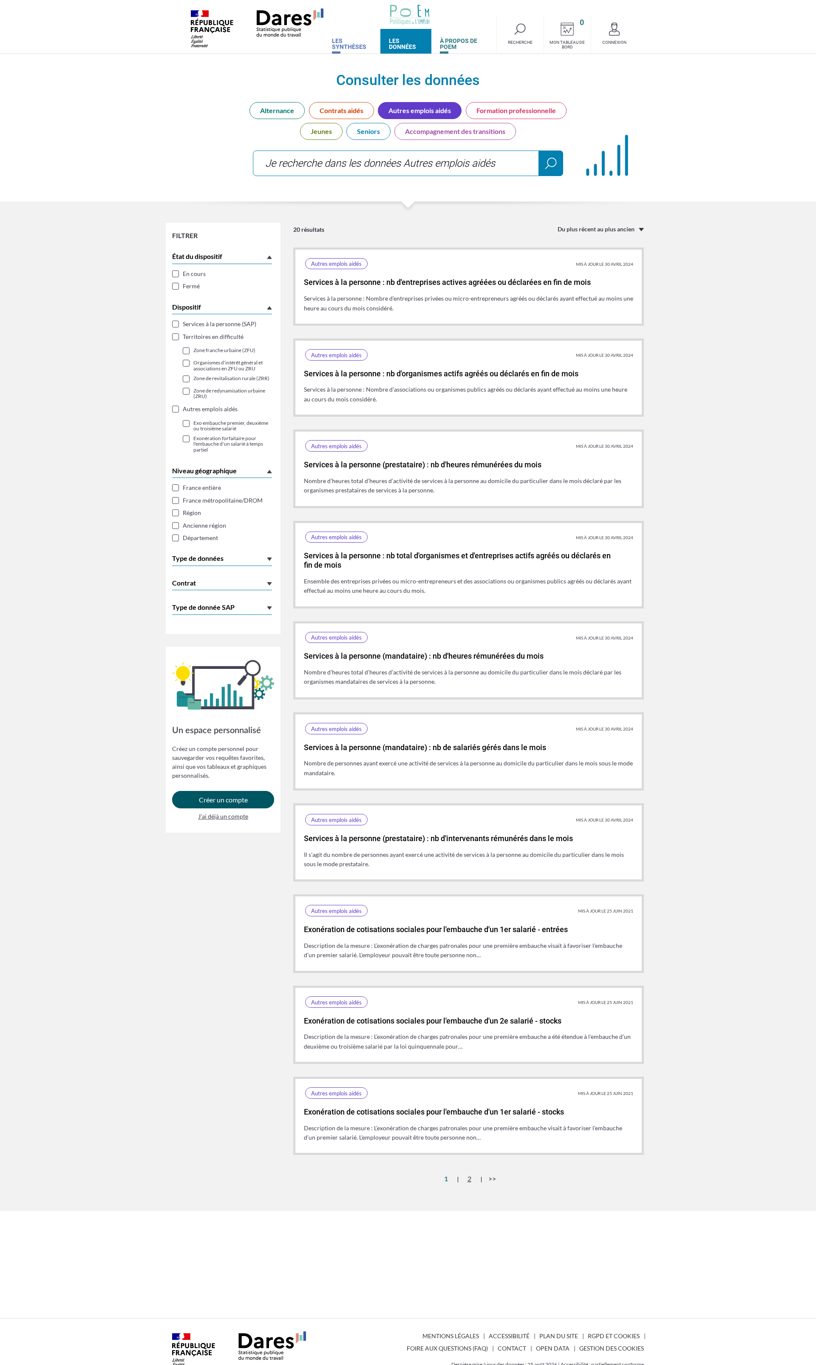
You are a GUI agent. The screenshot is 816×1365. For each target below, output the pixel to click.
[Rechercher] (550, 163)
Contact (512, 1348)
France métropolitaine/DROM (223, 500)
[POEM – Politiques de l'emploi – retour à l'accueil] (409, 15)
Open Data (553, 1348)
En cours (194, 273)
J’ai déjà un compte (223, 816)
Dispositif (186, 307)
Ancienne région (204, 525)
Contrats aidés (341, 110)
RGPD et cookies (614, 1335)
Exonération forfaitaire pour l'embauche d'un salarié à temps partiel (228, 443)
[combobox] (408, 163)
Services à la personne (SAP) (219, 324)
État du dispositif (197, 256)
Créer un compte (223, 800)
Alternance (277, 110)
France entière (202, 487)
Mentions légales (450, 1335)
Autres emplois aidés (419, 110)
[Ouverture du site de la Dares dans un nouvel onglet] (257, 28)
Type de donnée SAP (203, 607)
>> (492, 1178)
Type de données (198, 558)
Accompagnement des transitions (455, 131)
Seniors (368, 131)
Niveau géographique (204, 470)
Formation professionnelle (516, 110)
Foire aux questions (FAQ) (447, 1348)
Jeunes (321, 131)
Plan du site (558, 1335)
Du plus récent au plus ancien (596, 229)
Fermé (191, 286)
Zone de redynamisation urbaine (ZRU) (229, 393)
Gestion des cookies (611, 1348)
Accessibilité (509, 1335)
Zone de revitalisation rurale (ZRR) (231, 378)
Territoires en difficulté (213, 336)
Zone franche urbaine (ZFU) (224, 350)
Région (192, 512)
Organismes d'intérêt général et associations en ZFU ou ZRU (228, 365)
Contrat (184, 583)
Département (200, 538)
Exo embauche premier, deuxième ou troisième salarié (230, 425)
